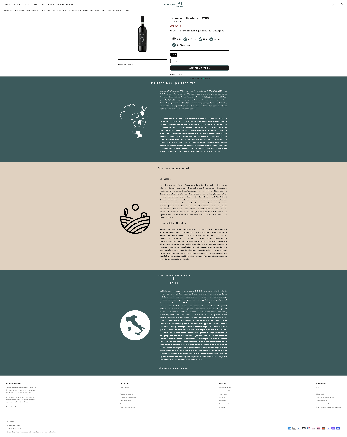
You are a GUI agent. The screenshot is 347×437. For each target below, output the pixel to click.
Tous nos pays (124, 388)
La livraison (319, 391)
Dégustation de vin (225, 388)
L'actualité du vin (224, 404)
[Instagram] (11, 406)
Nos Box (7, 4)
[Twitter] (179, 74)
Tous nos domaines (126, 391)
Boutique (51, 4)
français (10, 421)
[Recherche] (338, 4)
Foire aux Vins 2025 (32, 10)
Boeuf (103, 10)
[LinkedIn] (15, 406)
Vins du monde (45, 10)
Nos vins (27, 4)
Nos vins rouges (125, 401)
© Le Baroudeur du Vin (13, 425)
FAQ (317, 388)
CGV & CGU (320, 394)
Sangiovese (66, 10)
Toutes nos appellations (128, 397)
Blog (42, 4)
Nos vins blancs (125, 404)
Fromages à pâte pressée (80, 10)
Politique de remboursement (325, 397)
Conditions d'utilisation (323, 404)
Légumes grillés (118, 10)
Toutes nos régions (126, 394)
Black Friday (8, 10)
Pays (35, 4)
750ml (173, 55)
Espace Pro (222, 401)
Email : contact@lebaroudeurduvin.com (328, 407)
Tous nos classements (127, 407)
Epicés (127, 10)
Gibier (109, 10)
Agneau (97, 10)
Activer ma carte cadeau (65, 4)
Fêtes (91, 10)
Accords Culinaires (125, 64)
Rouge (59, 10)
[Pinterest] (181, 74)
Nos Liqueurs (223, 397)
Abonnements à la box (226, 391)
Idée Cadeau (17, 4)
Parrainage (222, 407)
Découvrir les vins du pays (173, 368)
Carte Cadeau (223, 394)
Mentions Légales (321, 401)
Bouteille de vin (19, 10)
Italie (53, 10)
